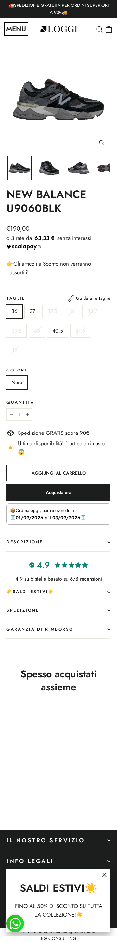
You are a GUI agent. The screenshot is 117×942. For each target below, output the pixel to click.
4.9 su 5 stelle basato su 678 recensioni (58, 579)
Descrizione (24, 542)
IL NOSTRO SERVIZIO (45, 840)
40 (37, 330)
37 (32, 311)
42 (14, 350)
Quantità (20, 402)
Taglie (58, 298)
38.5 (92, 311)
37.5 (52, 311)
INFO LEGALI (30, 861)
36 (14, 311)
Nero (16, 382)
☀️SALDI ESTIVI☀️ (30, 591)
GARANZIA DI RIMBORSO (39, 629)
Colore (17, 370)
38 (72, 311)
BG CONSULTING (58, 938)
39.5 (16, 330)
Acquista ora (58, 492)
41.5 (80, 330)
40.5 (57, 330)
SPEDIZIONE (22, 610)
